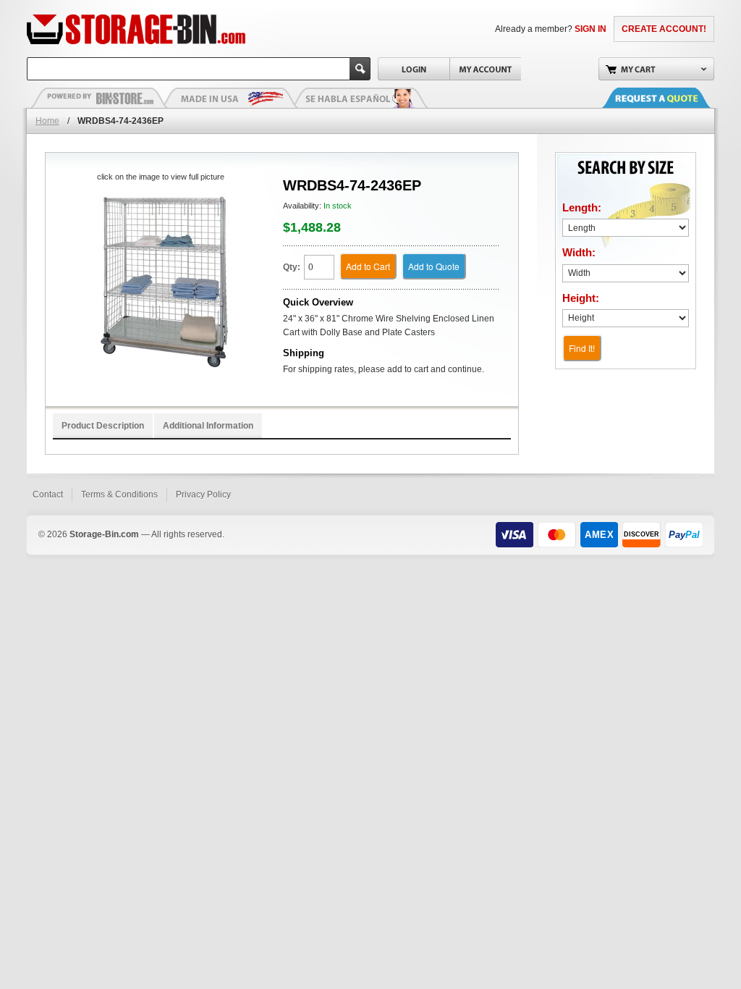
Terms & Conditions (119, 494)
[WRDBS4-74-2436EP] (160, 283)
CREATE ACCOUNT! (664, 29)
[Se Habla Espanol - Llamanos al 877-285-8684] (359, 98)
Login (413, 68)
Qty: (291, 267)
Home (47, 121)
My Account (485, 68)
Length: (581, 207)
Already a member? (550, 29)
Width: (579, 252)
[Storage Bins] (177, 29)
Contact (48, 494)
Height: (580, 298)
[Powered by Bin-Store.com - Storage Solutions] (99, 98)
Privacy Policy (203, 494)
